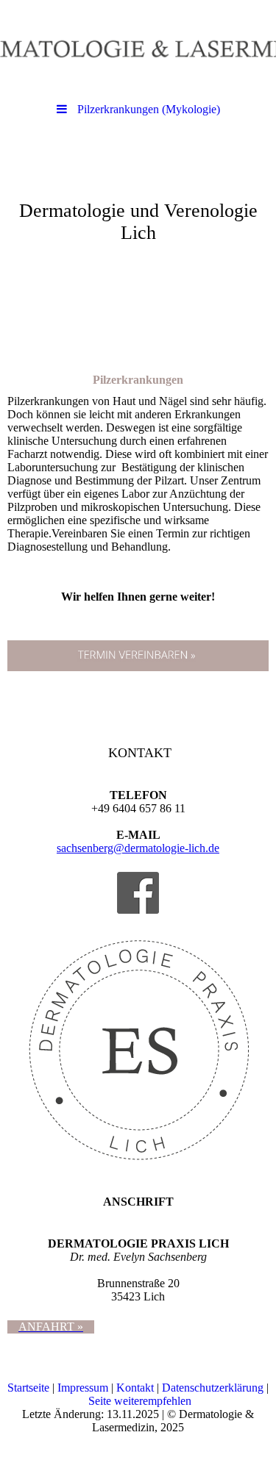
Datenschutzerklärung (212, 1387)
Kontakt (135, 1387)
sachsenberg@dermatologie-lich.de (138, 848)
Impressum (82, 1387)
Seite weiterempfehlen (139, 1401)
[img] (138, 48)
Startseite (28, 1387)
